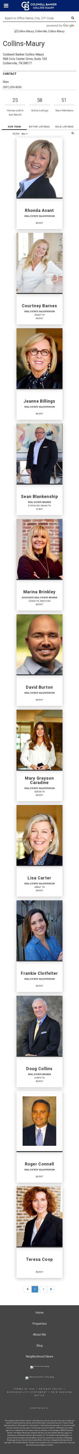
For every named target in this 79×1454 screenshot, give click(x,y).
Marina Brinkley (39, 592)
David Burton (39, 687)
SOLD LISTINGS (64, 126)
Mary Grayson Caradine (39, 780)
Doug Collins (39, 1068)
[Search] (72, 133)
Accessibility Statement (27, 1392)
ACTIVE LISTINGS (39, 126)
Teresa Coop (39, 1259)
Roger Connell (39, 1164)
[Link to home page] (39, 5)
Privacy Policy (51, 1389)
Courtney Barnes (39, 306)
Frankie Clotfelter (39, 973)
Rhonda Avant (39, 210)
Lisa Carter (39, 878)
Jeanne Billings (39, 401)
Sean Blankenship (39, 496)
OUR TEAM (14, 126)
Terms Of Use (24, 1389)
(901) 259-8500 (12, 87)
